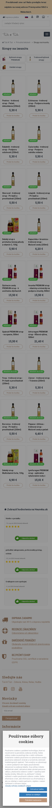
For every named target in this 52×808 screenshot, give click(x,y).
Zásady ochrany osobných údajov (18, 786)
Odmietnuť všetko (37, 789)
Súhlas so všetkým (33, 795)
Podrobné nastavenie (33, 800)
